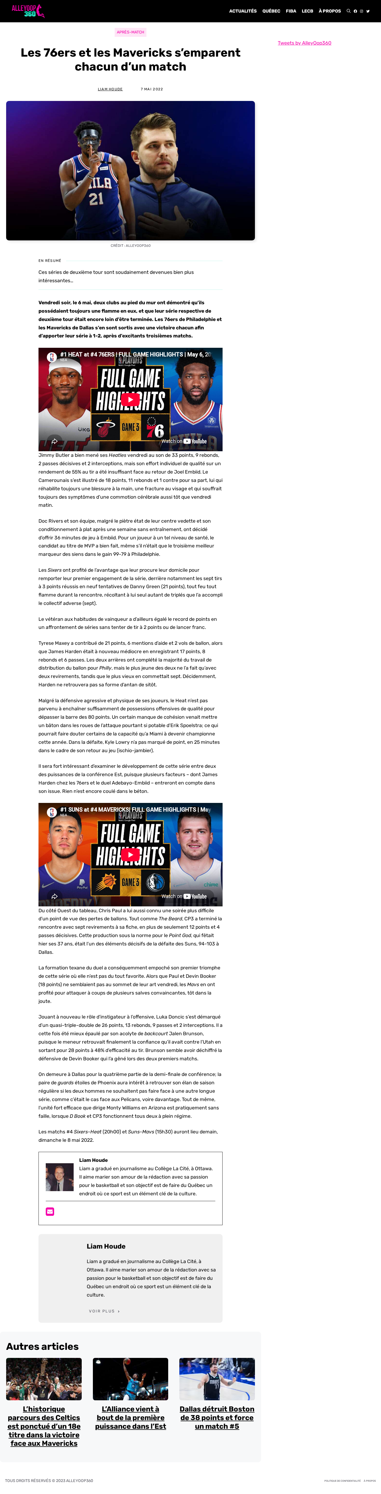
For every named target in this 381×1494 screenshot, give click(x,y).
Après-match (130, 32)
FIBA (291, 11)
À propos (330, 11)
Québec (271, 11)
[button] (348, 11)
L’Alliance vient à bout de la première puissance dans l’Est (130, 1417)
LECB (307, 11)
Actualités (243, 11)
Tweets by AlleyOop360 (304, 43)
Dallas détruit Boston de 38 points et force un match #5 (217, 1417)
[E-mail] (50, 1213)
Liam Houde (110, 89)
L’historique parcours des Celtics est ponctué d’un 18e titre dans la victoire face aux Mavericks (44, 1426)
